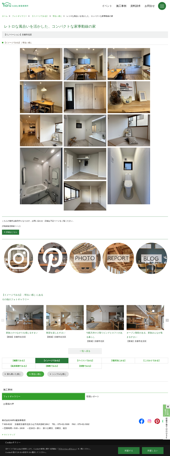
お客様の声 (8, 404)
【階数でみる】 (52, 366)
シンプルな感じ (59, 374)
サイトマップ (9, 435)
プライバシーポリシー (67, 449)
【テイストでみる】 (85, 360)
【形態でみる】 (85, 366)
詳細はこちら (11, 232)
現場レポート (92, 396)
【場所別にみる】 (118, 360)
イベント (107, 6)
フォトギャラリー (11, 396)
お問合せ (150, 6)
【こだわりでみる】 (151, 360)
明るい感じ (36, 374)
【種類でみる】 (19, 360)
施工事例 (121, 6)
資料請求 (135, 6)
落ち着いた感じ (14, 374)
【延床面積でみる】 (19, 366)
